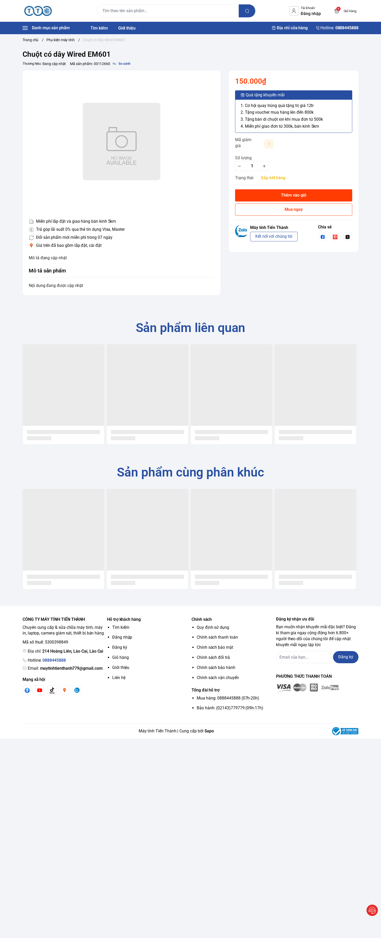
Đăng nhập (122, 637)
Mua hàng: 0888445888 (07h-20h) (228, 698)
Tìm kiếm (120, 627)
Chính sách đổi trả (213, 657)
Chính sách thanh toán (217, 637)
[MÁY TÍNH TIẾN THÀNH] (38, 11)
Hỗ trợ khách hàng (124, 619)
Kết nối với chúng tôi (273, 236)
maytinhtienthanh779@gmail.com (71, 668)
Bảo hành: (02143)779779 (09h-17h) (230, 707)
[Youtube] (39, 690)
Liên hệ (118, 677)
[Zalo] (77, 690)
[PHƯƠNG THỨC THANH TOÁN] (317, 688)
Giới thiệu (120, 667)
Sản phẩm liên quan (190, 327)
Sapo (209, 730)
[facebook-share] (322, 237)
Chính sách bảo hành (216, 667)
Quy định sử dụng (213, 627)
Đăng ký (119, 647)
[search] (247, 10)
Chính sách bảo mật (215, 647)
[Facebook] (27, 690)
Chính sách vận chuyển (218, 677)
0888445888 (54, 660)
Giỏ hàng (120, 657)
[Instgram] (64, 690)
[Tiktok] (52, 690)
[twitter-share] (347, 237)
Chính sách (202, 619)
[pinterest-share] (335, 237)
